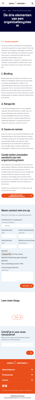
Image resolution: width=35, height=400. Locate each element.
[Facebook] (6, 386)
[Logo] (17, 3)
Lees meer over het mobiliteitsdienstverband (16, 195)
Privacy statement (13, 390)
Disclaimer (5, 390)
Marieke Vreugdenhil (11, 41)
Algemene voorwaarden (25, 390)
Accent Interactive (26, 397)
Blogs (16, 317)
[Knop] (30, 353)
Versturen (26, 286)
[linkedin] (3, 386)
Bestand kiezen (7, 257)
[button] (3, 3)
